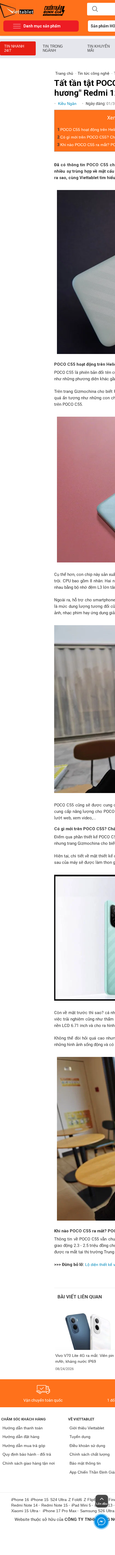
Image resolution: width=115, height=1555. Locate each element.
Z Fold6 (75, 1499)
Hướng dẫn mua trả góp (24, 1445)
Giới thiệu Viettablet (87, 1428)
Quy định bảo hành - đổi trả (27, 1454)
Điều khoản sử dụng (87, 1445)
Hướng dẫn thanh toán (23, 1428)
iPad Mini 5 (81, 1505)
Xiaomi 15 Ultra (24, 1511)
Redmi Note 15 (54, 1505)
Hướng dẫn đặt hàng (21, 1436)
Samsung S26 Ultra (97, 1511)
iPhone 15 (40, 1499)
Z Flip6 (90, 1499)
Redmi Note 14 (24, 1505)
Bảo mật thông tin (85, 1463)
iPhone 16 (20, 1499)
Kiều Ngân (68, 103)
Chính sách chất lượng (90, 1454)
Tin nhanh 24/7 (14, 48)
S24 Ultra (58, 1499)
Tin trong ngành (53, 48)
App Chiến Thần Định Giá (92, 1472)
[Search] (95, 9)
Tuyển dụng (80, 1436)
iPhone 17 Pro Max (59, 1511)
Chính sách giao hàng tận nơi (29, 1463)
